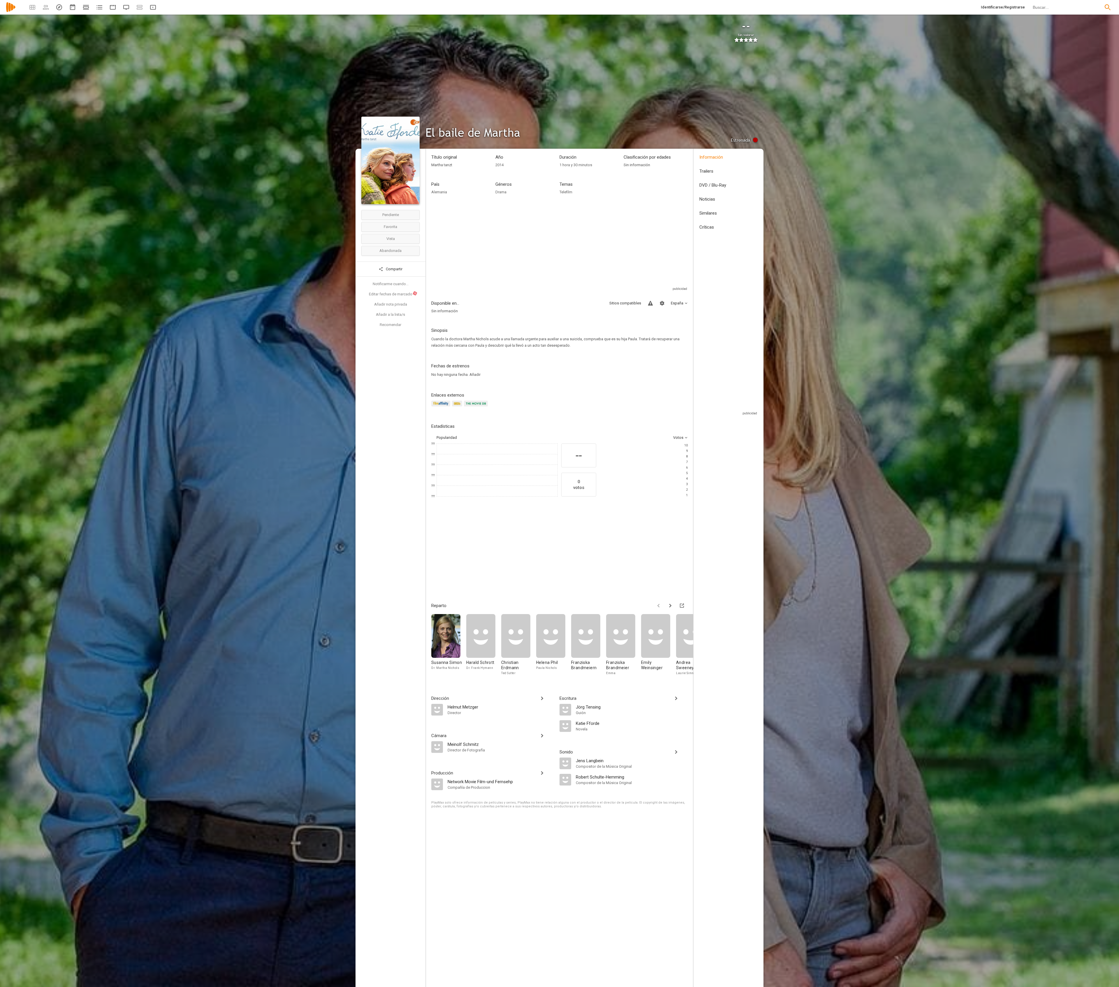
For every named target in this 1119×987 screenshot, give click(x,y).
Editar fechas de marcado (393, 294)
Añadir (475, 374)
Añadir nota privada (390, 304)
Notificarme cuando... (391, 284)
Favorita (390, 227)
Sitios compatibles (625, 303)
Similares (708, 213)
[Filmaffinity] (441, 407)
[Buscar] (1107, 7)
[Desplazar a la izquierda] (658, 605)
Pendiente (390, 215)
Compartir (393, 269)
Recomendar (390, 324)
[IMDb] (458, 407)
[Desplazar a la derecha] (670, 605)
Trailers (706, 171)
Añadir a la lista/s (390, 314)
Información (711, 157)
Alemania (439, 192)
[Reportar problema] (650, 303)
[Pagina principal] (11, 11)
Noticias (707, 199)
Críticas (706, 227)
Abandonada (390, 250)
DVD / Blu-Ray (712, 185)
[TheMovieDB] (477, 407)
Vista (390, 238)
